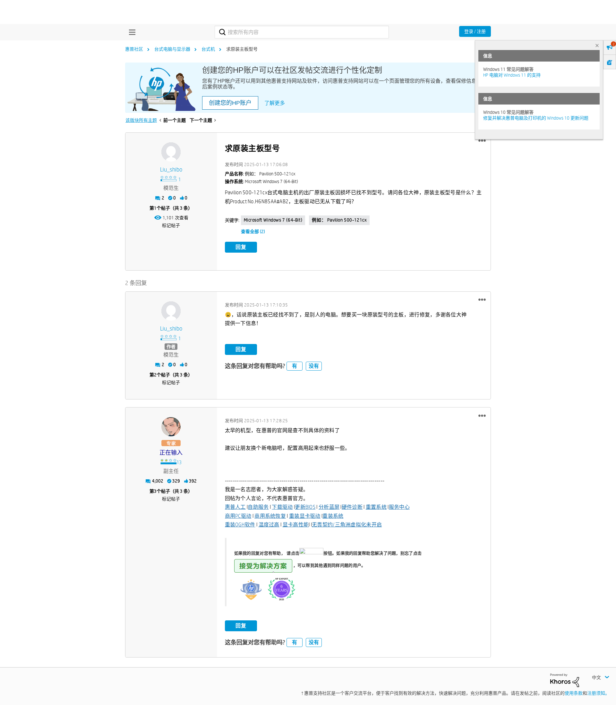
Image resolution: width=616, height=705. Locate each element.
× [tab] (597, 45)
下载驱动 (282, 507)
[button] (482, 141)
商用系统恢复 (270, 516)
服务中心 (399, 507)
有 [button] (294, 366)
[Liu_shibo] (171, 152)
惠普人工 (235, 507)
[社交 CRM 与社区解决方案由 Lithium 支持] (564, 680)
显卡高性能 (296, 524)
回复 (240, 247)
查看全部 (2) (253, 231)
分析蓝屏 (329, 507)
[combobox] (302, 32)
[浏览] (130, 32)
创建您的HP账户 (230, 103)
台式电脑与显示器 (172, 49)
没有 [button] (314, 366)
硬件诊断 (352, 507)
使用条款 (574, 693)
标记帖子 (171, 225)
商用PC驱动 (238, 516)
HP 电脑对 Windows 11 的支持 (512, 75)
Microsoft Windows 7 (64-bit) (273, 220)
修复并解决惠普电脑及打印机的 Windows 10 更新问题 (535, 118)
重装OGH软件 (240, 524)
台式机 (208, 49)
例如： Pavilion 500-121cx (339, 220)
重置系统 (376, 507)
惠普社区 (134, 49)
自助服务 (258, 507)
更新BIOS (305, 507)
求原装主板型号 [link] (242, 49)
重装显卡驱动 (305, 516)
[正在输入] (171, 426)
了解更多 (274, 103)
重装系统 (332, 516)
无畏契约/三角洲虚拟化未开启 (347, 524)
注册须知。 (598, 693)
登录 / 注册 (475, 31)
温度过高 (269, 524)
